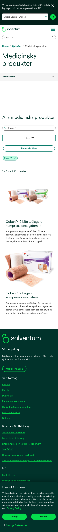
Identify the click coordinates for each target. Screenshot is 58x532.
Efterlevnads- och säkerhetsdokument (21, 443)
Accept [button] (14, 516)
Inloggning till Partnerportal (16, 480)
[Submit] (53, 37)
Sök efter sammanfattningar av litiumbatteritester (27, 460)
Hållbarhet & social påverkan (16, 407)
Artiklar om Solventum (13, 432)
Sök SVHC (7, 449)
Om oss (6, 384)
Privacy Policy (14, 508)
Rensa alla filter (29, 148)
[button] (15, 525)
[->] (53, 17)
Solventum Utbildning (13, 438)
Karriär (5, 390)
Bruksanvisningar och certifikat (18, 455)
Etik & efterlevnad (11, 412)
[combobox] (29, 37)
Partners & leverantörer (14, 401)
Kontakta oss (8, 475)
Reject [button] (43, 516)
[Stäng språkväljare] (53, 5)
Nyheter (6, 418)
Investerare (8, 395)
